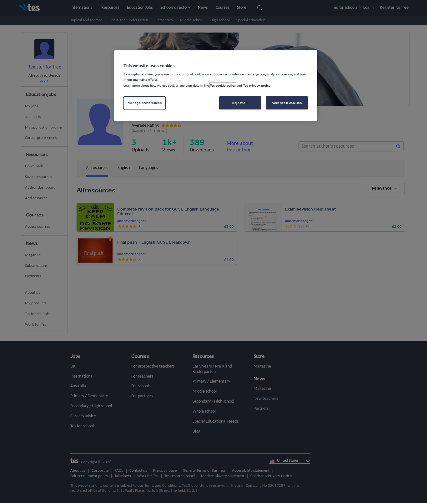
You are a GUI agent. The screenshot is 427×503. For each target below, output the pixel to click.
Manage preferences (145, 102)
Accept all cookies (287, 102)
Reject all (240, 102)
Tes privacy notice (256, 85)
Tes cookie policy (223, 85)
